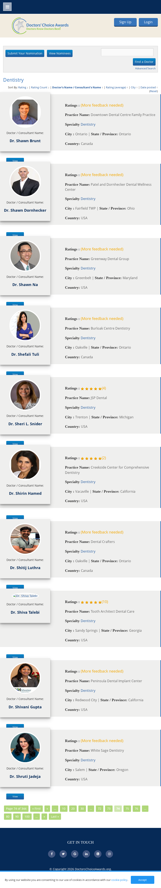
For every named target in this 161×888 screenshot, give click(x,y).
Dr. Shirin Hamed (25, 493)
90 (17, 816)
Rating (22, 87)
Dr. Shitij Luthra (25, 567)
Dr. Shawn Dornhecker (25, 210)
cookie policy (119, 880)
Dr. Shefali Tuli (25, 354)
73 (108, 809)
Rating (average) (116, 87)
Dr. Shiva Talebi (25, 612)
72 (99, 809)
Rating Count (39, 87)
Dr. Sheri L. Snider (25, 423)
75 (127, 809)
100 (27, 816)
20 (73, 809)
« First (36, 809)
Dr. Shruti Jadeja (25, 776)
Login (148, 22)
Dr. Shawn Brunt (25, 140)
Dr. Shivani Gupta (25, 706)
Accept (142, 880)
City (133, 87)
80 (7, 816)
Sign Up (125, 22)
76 (136, 809)
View (15, 160)
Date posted (148, 87)
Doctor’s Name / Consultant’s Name (76, 87)
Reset (153, 91)
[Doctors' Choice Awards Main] (40, 25)
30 (82, 809)
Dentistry (88, 124)
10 (63, 809)
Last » (55, 816)
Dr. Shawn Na (25, 284)
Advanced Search (145, 68)
